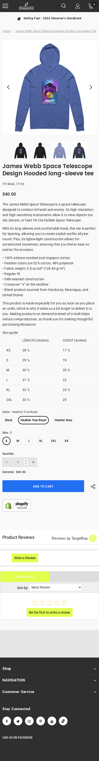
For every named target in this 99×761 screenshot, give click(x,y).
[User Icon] (77, 6)
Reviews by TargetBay (70, 538)
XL (41, 441)
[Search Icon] (63, 6)
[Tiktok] (63, 721)
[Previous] (8, 87)
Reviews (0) (25, 577)
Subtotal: (8, 472)
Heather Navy (63, 420)
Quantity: (8, 453)
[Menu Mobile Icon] (5, 6)
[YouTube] (52, 721)
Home (7, 31)
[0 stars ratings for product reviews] (49, 603)
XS (66, 441)
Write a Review (25, 558)
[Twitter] (18, 721)
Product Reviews (18, 537)
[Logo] (26, 6)
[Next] (91, 87)
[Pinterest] (40, 721)
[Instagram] (29, 721)
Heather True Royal (33, 420)
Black (8, 420)
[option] (49, 18)
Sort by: (22, 588)
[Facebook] (6, 721)
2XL (53, 441)
